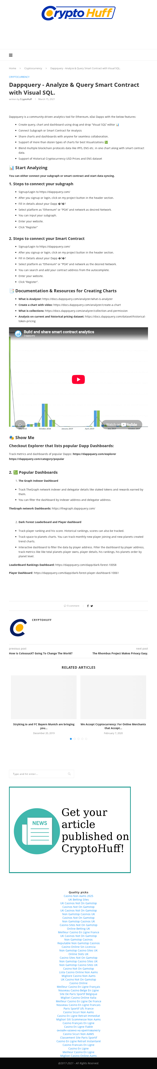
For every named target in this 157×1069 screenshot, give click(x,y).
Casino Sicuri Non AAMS (78, 1034)
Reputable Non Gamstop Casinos (78, 943)
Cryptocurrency (33, 68)
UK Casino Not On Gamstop (78, 979)
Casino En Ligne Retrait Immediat (78, 1016)
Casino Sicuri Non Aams (78, 1012)
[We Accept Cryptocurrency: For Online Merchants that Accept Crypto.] (113, 697)
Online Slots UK (78, 954)
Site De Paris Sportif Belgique (78, 994)
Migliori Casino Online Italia (78, 997)
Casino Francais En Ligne (78, 1045)
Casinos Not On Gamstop (78, 907)
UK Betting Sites (78, 899)
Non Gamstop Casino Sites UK (78, 950)
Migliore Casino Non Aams (79, 976)
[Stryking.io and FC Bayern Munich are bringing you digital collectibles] (44, 697)
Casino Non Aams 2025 (78, 896)
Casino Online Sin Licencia (79, 947)
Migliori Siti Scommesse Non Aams (78, 1019)
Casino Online (78, 983)
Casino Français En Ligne (78, 1023)
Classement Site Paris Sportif (78, 1037)
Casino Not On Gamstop (78, 968)
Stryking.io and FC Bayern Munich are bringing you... (43, 726)
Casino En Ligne (78, 1048)
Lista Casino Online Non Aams (78, 972)
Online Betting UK (78, 928)
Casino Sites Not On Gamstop (78, 925)
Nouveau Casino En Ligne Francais (78, 1005)
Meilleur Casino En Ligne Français (78, 987)
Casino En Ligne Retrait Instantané (78, 1041)
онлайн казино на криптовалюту (78, 1030)
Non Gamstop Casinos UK (78, 914)
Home (12, 68)
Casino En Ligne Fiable (78, 1026)
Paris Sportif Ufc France (79, 1008)
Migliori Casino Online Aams (78, 1056)
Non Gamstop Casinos (78, 939)
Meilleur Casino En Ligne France (78, 932)
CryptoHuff (26, 99)
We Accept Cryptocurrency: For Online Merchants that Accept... (113, 726)
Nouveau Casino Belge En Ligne (78, 990)
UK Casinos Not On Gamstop (78, 903)
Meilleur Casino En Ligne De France (78, 1001)
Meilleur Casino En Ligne (78, 1052)
